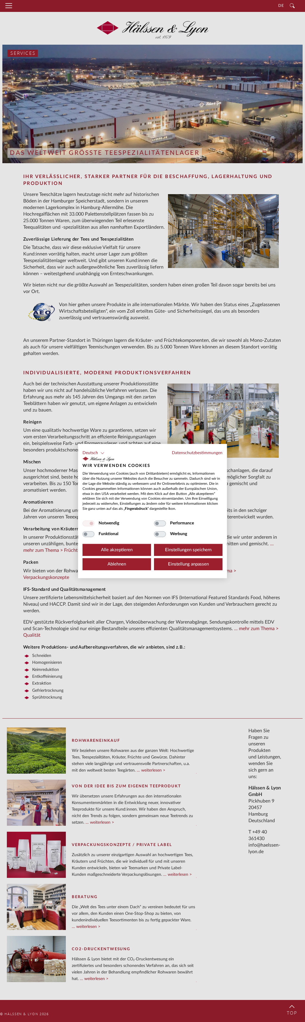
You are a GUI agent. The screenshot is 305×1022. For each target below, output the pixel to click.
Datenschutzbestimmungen (197, 453)
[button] (94, 453)
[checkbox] (88, 523)
